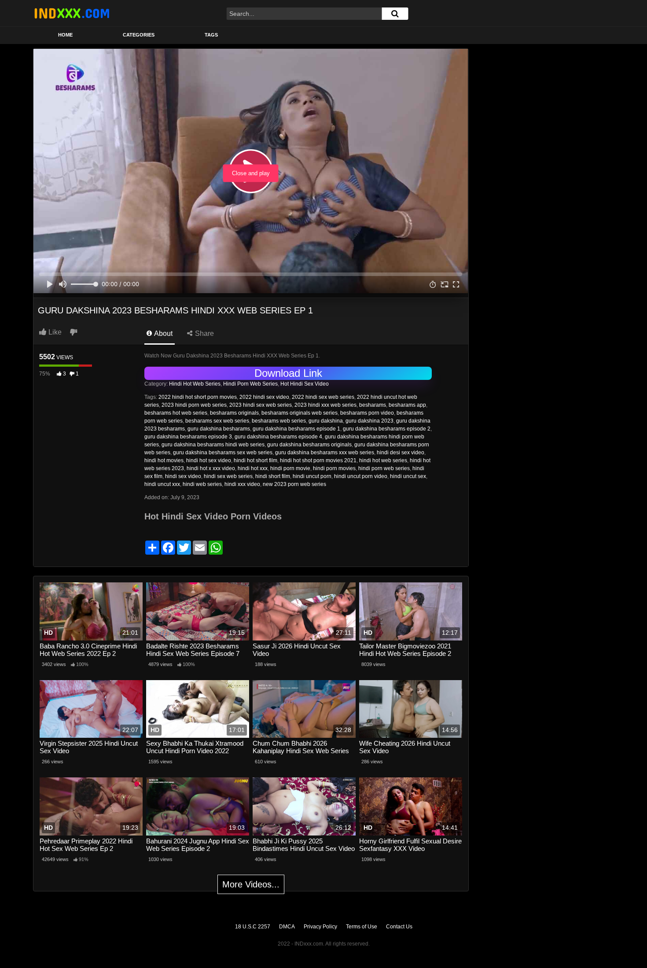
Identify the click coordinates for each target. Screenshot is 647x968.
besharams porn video (367, 413)
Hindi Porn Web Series (250, 384)
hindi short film (272, 476)
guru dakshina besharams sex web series (222, 452)
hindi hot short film (255, 460)
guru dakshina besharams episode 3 (188, 437)
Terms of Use (361, 927)
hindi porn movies (334, 468)
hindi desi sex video (400, 452)
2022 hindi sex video (264, 397)
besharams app (407, 405)
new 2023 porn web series (294, 484)
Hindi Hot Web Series (195, 384)
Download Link (288, 373)
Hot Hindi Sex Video (304, 384)
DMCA (287, 927)
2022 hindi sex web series (323, 397)
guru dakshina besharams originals (309, 445)
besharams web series (279, 421)
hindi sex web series (228, 476)
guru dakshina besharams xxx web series (324, 452)
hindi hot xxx (253, 468)
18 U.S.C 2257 (252, 927)
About (163, 333)
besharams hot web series (175, 413)
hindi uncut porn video (360, 476)
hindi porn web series (384, 468)
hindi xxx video (242, 484)
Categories (138, 34)
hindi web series (202, 484)
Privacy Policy (320, 927)
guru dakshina (326, 421)
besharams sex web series (217, 421)
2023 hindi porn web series (194, 405)
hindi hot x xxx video (211, 468)
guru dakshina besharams (218, 429)
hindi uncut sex (408, 476)
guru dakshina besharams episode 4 (278, 437)
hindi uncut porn (312, 476)
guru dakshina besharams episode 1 (296, 429)
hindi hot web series (383, 460)
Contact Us (399, 927)
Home (65, 34)
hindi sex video (183, 476)
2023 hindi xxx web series (325, 405)
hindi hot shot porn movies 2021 (318, 460)
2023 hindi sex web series (260, 405)
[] (395, 13)
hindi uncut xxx (162, 484)
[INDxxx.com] (71, 13)
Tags (211, 34)
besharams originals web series (299, 413)
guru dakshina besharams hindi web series (213, 445)
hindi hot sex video (208, 460)
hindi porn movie (290, 468)
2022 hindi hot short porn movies (197, 397)
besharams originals (234, 413)
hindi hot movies (164, 460)
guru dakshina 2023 (369, 421)
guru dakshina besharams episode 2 (386, 429)
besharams (372, 405)
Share (203, 333)
